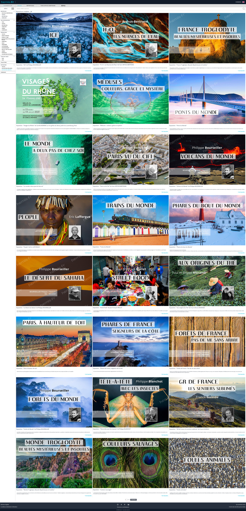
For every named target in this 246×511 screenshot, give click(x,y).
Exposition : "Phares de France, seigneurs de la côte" (108, 368)
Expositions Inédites (7, 69)
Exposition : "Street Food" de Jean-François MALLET (107, 307)
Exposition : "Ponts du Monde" (178, 125)
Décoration (4, 25)
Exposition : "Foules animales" (178, 490)
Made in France (5, 35)
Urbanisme (4, 44)
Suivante (133, 499)
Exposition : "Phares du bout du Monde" (180, 247)
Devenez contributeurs (123, 507)
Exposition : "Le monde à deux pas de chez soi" (29, 186)
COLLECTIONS (4, 62)
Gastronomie (5, 46)
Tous (3, 22)
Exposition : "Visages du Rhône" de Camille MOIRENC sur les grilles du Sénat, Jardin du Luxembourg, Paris (46, 125)
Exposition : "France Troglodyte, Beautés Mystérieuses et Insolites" (188, 65)
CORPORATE (3, 72)
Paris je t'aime (5, 37)
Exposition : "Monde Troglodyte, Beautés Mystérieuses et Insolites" (35, 490)
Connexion (238, 2)
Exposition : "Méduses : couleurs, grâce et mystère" (107, 125)
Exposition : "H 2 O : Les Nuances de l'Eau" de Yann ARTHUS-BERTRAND (113, 65)
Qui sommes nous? (240, 504)
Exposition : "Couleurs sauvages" (102, 490)
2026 (3, 58)
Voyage (3, 23)
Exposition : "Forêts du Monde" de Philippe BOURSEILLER (32, 429)
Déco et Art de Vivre (7, 49)
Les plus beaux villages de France (8, 39)
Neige (3, 43)
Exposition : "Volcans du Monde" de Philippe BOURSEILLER (186, 186)
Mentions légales (5, 504)
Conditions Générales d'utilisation (9, 506)
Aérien (3, 28)
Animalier (4, 26)
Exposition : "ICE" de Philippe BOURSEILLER (28, 65)
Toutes (3, 34)
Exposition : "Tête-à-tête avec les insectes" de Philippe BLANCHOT (112, 429)
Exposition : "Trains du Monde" (102, 247)
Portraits (4, 52)
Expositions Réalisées (7, 68)
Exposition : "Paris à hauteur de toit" (26, 368)
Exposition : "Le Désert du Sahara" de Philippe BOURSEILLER (33, 308)
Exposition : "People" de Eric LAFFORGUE (28, 247)
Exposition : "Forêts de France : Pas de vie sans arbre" (184, 368)
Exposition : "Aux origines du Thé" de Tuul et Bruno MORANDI (187, 308)
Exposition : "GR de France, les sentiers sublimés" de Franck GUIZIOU (189, 429)
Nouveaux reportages (7, 13)
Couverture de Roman (7, 54)
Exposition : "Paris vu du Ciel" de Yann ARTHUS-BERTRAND (109, 186)
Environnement (5, 47)
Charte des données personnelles (237, 506)
